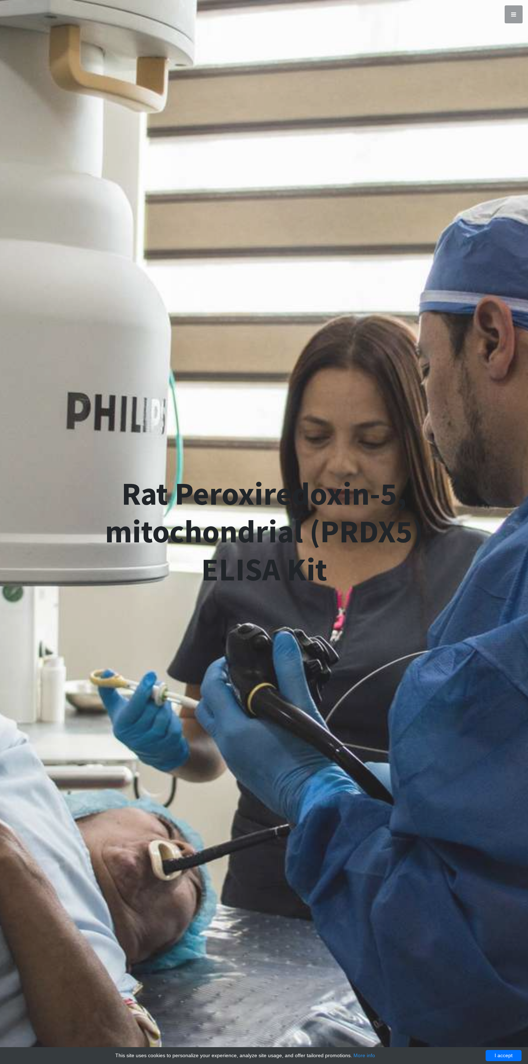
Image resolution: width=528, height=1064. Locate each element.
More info (364, 1055)
